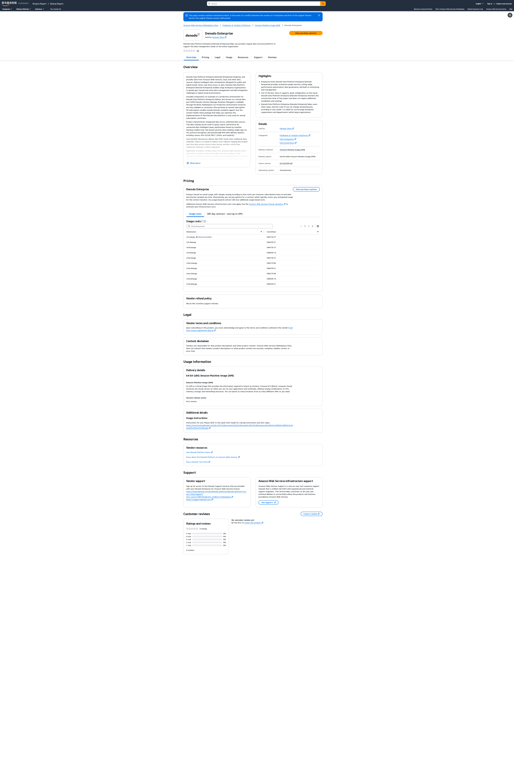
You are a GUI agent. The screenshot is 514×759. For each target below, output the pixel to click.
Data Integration (287, 139)
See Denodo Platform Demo (198, 452)
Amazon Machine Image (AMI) (292, 150)
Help (510, 9)
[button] (480, 3)
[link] (293, 25)
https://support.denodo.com (198, 499)
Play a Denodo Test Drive (197, 462)
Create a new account (504, 4)
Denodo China (218, 37)
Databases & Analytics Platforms (294, 135)
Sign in (489, 4)
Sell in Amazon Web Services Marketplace (449, 9)
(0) (198, 51)
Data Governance (287, 143)
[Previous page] (301, 226)
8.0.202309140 (286, 163)
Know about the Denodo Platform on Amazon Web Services (211, 457)
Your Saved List (55, 9)
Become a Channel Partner (423, 9)
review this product (252, 522)
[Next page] (312, 226)
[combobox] (263, 3)
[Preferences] (318, 226)
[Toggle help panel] (510, 15)
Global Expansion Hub (475, 9)
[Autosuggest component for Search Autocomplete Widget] (323, 3)
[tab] (191, 57)
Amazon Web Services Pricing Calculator (266, 204)
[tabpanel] (253, 253)
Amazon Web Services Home (496, 9)
